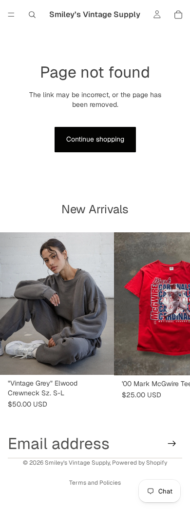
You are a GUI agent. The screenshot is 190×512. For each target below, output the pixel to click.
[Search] (32, 14)
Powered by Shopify (139, 463)
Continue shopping (95, 139)
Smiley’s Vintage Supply (77, 463)
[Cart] (178, 14)
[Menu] (11, 14)
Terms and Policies (95, 483)
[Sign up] (172, 443)
